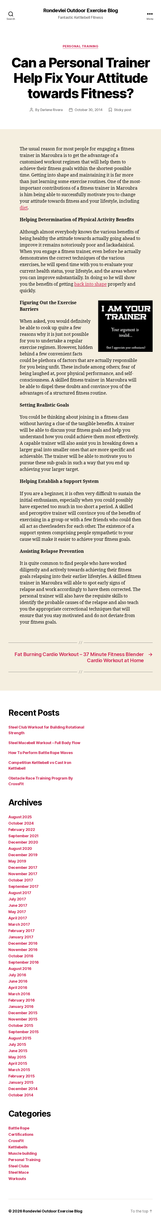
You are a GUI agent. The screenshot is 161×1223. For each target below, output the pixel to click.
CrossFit (16, 1141)
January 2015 (21, 1082)
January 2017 (20, 937)
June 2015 (17, 1051)
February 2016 (21, 1000)
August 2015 (19, 1038)
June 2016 (17, 981)
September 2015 (23, 1032)
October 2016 (20, 956)
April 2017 (17, 918)
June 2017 (17, 905)
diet (24, 208)
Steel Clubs (18, 1166)
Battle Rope (18, 1128)
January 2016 (21, 1006)
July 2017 (17, 899)
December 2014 (23, 1088)
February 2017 (21, 930)
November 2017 (22, 874)
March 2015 (19, 1070)
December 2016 (23, 943)
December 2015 (23, 1013)
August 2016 (19, 968)
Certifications (20, 1134)
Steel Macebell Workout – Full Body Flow (44, 743)
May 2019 (17, 861)
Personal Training (80, 46)
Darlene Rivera (51, 110)
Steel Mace (18, 1172)
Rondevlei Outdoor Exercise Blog (80, 10)
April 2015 (17, 1063)
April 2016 (17, 987)
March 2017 (19, 924)
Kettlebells (17, 1147)
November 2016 (23, 949)
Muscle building (22, 1153)
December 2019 (23, 855)
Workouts (17, 1178)
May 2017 (17, 912)
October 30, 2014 (89, 110)
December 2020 (23, 842)
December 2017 (22, 867)
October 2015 (20, 1025)
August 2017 (19, 893)
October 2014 (20, 1095)
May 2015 (17, 1057)
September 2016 (23, 962)
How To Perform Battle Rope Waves (40, 752)
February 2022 (21, 829)
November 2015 (23, 1019)
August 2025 (20, 817)
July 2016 (17, 975)
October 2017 (20, 880)
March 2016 (19, 994)
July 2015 (17, 1044)
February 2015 (21, 1076)
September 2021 (23, 836)
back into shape (90, 284)
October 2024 (21, 823)
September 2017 (23, 886)
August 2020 (20, 848)
